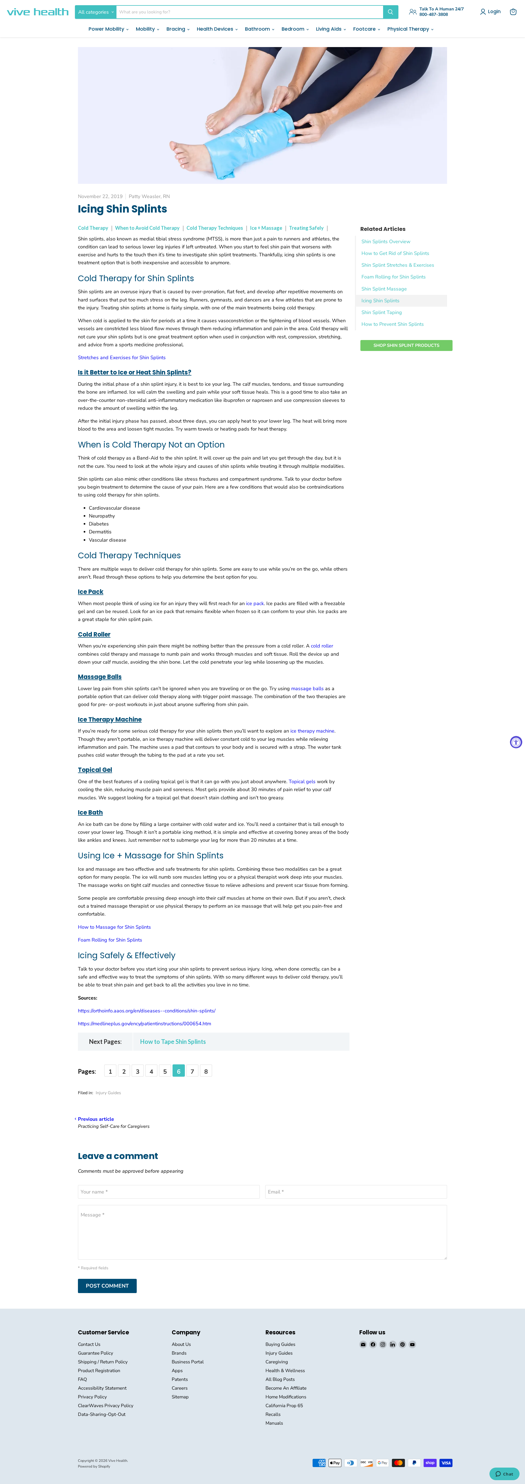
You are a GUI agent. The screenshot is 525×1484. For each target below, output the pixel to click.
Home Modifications (286, 1397)
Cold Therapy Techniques (214, 228)
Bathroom (258, 28)
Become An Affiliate (286, 1388)
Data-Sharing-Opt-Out (102, 1414)
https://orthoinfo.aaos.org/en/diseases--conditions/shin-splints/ (146, 1010)
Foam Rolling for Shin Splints (393, 277)
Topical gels (302, 781)
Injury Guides (108, 1093)
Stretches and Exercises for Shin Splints (122, 357)
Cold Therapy (93, 228)
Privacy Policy (92, 1397)
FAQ (82, 1379)
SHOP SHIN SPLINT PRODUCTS (406, 345)
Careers (180, 1388)
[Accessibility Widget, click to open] (516, 742)
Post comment (107, 1286)
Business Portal (188, 1362)
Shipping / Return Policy (103, 1362)
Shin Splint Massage (384, 289)
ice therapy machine (312, 731)
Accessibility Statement (102, 1388)
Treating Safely (306, 228)
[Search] (390, 12)
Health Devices (216, 28)
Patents (180, 1379)
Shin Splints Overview (385, 241)
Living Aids (329, 28)
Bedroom (294, 28)
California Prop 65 (284, 1405)
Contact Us (89, 1344)
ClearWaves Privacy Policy (105, 1405)
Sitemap (180, 1397)
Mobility (146, 28)
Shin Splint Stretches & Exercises (397, 265)
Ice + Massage (266, 228)
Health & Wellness (285, 1370)
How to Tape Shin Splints (173, 1041)
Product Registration (99, 1370)
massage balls (307, 688)
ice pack (255, 603)
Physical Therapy (408, 28)
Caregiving (277, 1362)
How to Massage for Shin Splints (114, 927)
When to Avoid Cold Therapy (147, 228)
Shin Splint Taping (381, 312)
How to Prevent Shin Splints (392, 324)
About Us (181, 1344)
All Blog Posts (280, 1379)
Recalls (273, 1414)
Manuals (274, 1423)
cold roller (322, 646)
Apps (177, 1370)
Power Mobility (107, 28)
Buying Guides (280, 1344)
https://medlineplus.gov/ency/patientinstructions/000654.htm (144, 1023)
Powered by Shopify (94, 1466)
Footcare (365, 28)
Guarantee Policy (95, 1353)
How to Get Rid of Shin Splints (395, 253)
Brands (179, 1353)
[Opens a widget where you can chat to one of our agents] (504, 1474)
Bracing (176, 28)
